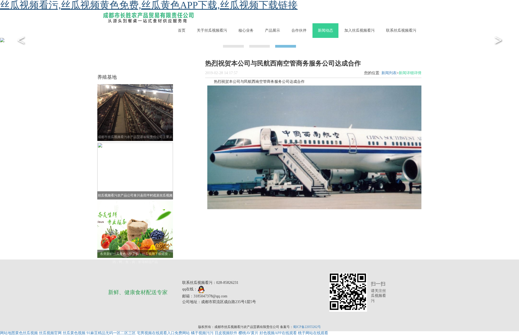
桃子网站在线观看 (313, 333)
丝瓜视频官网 (50, 333)
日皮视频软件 (226, 333)
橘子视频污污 (202, 333)
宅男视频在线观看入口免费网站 (163, 333)
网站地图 (7, 333)
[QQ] (201, 289)
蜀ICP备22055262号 (307, 327)
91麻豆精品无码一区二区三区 (111, 333)
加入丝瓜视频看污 (359, 30)
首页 (181, 30)
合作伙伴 (299, 30)
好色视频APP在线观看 (278, 333)
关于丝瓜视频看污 (212, 30)
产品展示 (272, 30)
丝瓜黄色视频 (74, 333)
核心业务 (246, 30)
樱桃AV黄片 (248, 333)
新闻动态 (325, 30)
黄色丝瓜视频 (26, 333)
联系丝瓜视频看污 (401, 30)
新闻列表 (389, 73)
